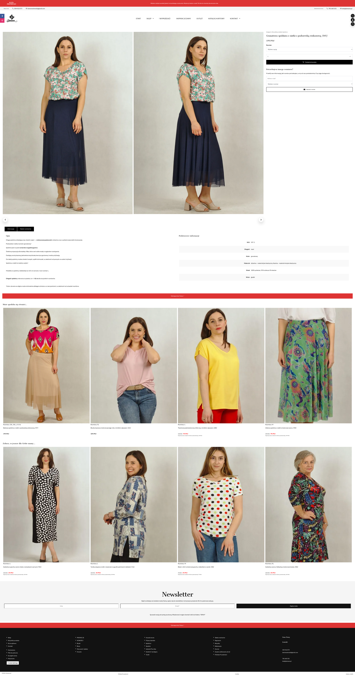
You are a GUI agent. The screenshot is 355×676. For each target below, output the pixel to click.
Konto (353, 20)
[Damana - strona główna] (11, 18)
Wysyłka (217, 643)
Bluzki (78, 643)
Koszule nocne (150, 637)
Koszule (79, 652)
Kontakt (234, 19)
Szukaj (353, 16)
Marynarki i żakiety (82, 649)
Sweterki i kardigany (151, 652)
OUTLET (199, 19)
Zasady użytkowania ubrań (222, 652)
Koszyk (353, 24)
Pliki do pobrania (13, 653)
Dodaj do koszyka (310, 62)
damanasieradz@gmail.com (36, 8)
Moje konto (11, 658)
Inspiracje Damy (183, 19)
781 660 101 (332, 8)
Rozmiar (269, 45)
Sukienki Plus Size (151, 649)
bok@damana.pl (347, 8)
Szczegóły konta (12, 655)
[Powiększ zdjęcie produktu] (67, 123)
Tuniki (147, 654)
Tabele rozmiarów (25, 229)
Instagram (2, 20)
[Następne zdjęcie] (261, 219)
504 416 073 (18, 8)
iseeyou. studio (349, 674)
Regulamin (218, 640)
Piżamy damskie (150, 640)
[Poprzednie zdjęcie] (5, 219)
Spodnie (148, 646)
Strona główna (12, 643)
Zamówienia (11, 650)
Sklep (149, 19)
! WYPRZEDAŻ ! (165, 19)
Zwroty (217, 649)
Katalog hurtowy (216, 19)
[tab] (11, 229)
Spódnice (285, 32)
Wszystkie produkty (277, 32)
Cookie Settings (13, 663)
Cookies (237, 674)
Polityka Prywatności (221, 654)
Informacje (10, 229)
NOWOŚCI (80, 640)
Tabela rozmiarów (220, 637)
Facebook (2, 16)
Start (138, 19)
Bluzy (78, 646)
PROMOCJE (80, 637)
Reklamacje (218, 646)
